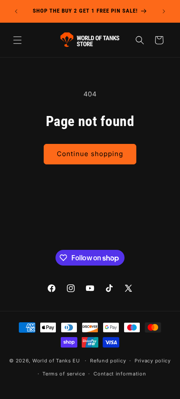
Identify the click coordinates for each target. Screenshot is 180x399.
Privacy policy (153, 361)
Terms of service (63, 374)
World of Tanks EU (56, 361)
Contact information (119, 374)
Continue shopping (90, 154)
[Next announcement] (163, 11)
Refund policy (108, 361)
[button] (17, 40)
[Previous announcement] (16, 11)
